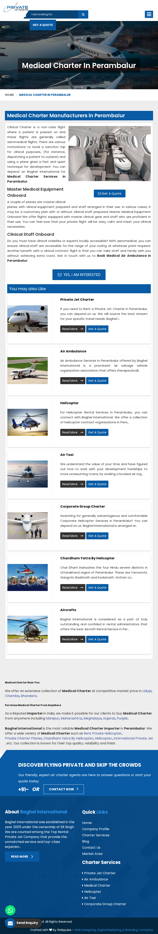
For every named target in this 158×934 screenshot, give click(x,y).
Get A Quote (111, 193)
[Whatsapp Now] (10, 910)
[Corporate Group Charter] (27, 525)
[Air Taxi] (27, 474)
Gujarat (109, 718)
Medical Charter (96, 885)
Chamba (12, 695)
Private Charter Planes (23, 738)
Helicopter (69, 403)
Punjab (122, 718)
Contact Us (91, 847)
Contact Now (62, 789)
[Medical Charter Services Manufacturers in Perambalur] (110, 156)
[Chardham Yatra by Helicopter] (27, 577)
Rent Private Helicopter (103, 733)
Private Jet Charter (77, 299)
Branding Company (139, 930)
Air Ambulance (73, 351)
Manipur (52, 718)
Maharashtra (71, 718)
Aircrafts (68, 610)
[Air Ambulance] (27, 370)
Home (9, 95)
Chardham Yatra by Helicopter (87, 558)
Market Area (92, 853)
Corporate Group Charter (82, 506)
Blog (85, 841)
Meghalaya (92, 718)
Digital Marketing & (111, 930)
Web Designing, (86, 930)
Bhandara (29, 695)
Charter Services (95, 835)
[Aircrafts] (27, 629)
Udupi (146, 691)
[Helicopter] (27, 422)
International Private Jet (133, 738)
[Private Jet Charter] (27, 318)
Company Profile (95, 829)
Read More (70, 329)
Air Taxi (66, 454)
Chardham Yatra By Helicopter (68, 738)
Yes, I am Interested (81, 274)
